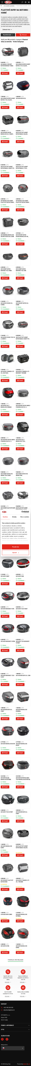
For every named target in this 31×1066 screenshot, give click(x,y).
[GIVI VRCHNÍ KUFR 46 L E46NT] (23, 800)
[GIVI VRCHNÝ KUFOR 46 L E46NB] (23, 291)
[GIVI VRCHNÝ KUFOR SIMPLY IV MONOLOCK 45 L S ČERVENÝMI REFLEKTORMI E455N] (8, 427)
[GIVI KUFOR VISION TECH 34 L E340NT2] (8, 325)
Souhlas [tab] (5, 517)
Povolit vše (15, 547)
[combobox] (8, 34)
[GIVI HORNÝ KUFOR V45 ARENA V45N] (23, 462)
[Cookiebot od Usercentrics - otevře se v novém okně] (22, 512)
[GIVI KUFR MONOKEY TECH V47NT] (8, 663)
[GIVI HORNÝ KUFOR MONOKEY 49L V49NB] (8, 257)
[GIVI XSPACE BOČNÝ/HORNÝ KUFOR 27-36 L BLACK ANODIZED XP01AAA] (8, 86)
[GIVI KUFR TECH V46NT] (23, 597)
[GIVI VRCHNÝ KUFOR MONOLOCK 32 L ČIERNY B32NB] (8, 120)
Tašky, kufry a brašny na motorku (7, 5)
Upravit (14, 552)
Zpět (1, 5)
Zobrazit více (6, 29)
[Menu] (2, 2)
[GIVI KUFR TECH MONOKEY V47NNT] (23, 629)
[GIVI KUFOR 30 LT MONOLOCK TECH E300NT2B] (23, 427)
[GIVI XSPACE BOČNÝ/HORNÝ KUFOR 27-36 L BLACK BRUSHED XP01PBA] (23, 52)
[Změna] (12, 1048)
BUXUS (25, 1064)
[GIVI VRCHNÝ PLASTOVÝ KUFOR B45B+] (8, 868)
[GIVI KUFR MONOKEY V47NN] (8, 629)
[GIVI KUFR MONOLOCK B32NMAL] (23, 697)
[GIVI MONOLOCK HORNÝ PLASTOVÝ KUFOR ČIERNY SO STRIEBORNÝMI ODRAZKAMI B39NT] (8, 189)
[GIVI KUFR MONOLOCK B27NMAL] (23, 902)
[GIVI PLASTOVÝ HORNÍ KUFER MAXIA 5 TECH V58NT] (23, 496)
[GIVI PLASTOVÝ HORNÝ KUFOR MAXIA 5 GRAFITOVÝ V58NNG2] (8, 154)
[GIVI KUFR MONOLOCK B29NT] (8, 834)
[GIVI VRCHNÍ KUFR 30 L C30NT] (8, 697)
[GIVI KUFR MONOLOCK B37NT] (23, 732)
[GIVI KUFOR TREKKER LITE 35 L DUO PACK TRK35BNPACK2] (8, 359)
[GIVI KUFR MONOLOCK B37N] (8, 732)
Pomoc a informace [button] (7, 1025)
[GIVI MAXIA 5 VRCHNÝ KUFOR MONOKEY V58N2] (8, 52)
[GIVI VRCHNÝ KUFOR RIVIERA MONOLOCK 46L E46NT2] (23, 223)
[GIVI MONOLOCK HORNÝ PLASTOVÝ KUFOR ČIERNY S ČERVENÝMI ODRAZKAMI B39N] (23, 189)
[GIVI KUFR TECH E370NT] (8, 800)
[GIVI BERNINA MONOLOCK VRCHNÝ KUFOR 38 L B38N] (8, 223)
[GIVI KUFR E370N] (8, 934)
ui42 (29, 1064)
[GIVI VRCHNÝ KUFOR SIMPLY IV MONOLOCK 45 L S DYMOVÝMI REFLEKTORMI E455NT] (23, 393)
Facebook (7, 1039)
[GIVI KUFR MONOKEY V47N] (8, 597)
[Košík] (28, 2)
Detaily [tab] (14, 517)
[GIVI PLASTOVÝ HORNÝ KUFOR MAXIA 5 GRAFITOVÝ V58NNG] (23, 325)
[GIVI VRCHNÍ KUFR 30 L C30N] (23, 663)
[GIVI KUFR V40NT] (8, 564)
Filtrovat (24, 35)
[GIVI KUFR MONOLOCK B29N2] (23, 934)
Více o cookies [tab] (24, 517)
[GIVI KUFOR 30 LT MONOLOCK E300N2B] (8, 393)
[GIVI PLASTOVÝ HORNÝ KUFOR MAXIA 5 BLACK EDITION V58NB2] (23, 834)
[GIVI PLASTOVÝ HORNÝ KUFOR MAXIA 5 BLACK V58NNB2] (23, 120)
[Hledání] (22, 2)
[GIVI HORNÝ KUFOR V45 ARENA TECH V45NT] (8, 462)
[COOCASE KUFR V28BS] (8, 902)
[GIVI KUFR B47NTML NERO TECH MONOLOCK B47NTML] (23, 766)
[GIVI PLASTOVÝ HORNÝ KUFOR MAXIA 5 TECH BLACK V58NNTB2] (23, 154)
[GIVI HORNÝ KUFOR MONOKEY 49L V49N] (23, 257)
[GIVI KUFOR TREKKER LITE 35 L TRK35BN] (23, 868)
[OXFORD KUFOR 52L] (23, 86)
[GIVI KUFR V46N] (23, 564)
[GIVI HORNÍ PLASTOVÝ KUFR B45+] (8, 496)
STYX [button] (2, 1029)
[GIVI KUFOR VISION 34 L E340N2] (8, 291)
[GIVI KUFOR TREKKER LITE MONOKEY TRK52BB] (23, 359)
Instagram (2, 1039)
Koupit (6, 73)
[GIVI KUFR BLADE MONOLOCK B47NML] (8, 766)
